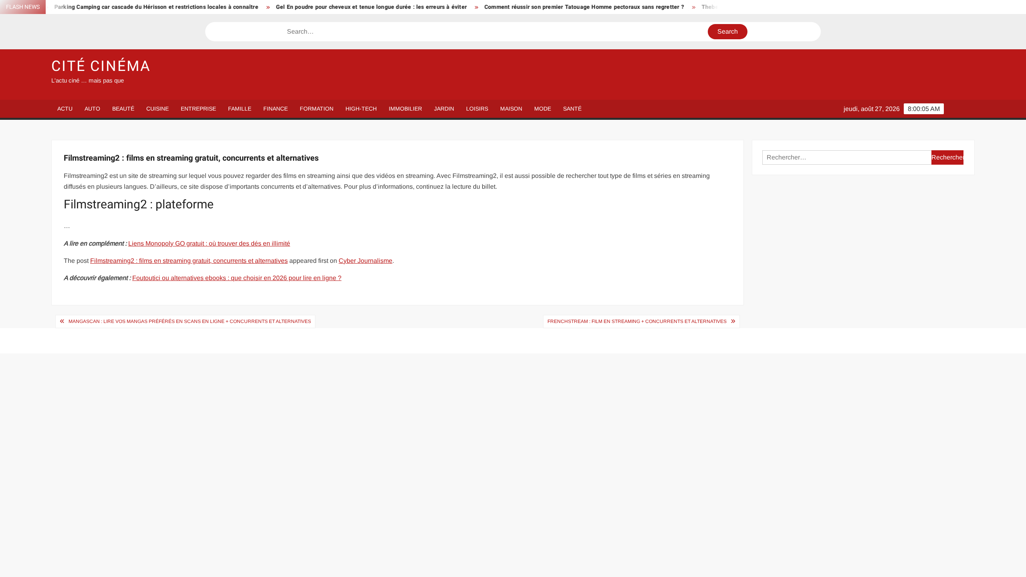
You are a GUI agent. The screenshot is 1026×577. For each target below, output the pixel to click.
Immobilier (405, 108)
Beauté (123, 108)
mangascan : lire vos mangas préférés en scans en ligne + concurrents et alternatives (190, 321)
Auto (92, 108)
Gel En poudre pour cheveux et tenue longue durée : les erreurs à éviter (347, 7)
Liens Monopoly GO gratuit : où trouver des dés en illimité (209, 243)
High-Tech (361, 108)
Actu (65, 108)
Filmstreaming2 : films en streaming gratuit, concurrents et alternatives (189, 260)
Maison (511, 108)
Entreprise (198, 108)
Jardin (444, 108)
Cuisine (157, 108)
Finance (275, 108)
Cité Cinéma (101, 66)
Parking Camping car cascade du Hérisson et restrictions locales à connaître (132, 7)
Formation (316, 108)
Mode (542, 108)
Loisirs (477, 108)
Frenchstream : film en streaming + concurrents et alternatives (637, 321)
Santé (572, 108)
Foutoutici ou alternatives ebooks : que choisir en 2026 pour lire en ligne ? (236, 277)
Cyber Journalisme (365, 260)
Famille (239, 108)
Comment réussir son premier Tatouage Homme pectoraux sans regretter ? (560, 7)
